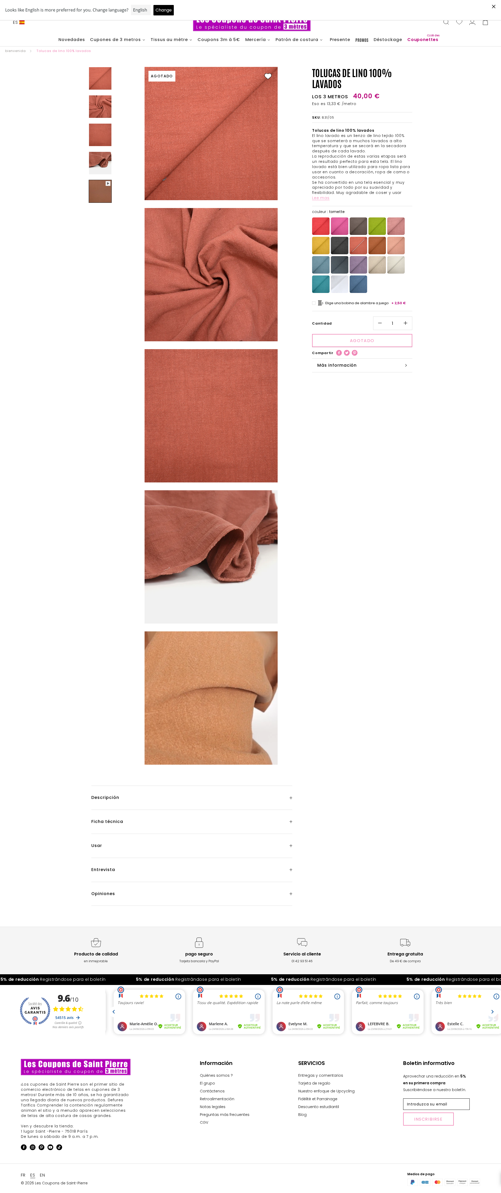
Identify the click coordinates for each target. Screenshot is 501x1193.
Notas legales (212, 1106)
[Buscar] (446, 22)
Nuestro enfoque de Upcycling (326, 1091)
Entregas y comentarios (320, 1075)
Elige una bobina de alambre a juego (365, 302)
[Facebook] (339, 353)
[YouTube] (50, 1148)
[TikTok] (59, 1148)
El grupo (207, 1083)
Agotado (362, 341)
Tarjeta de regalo (314, 1083)
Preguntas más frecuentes (224, 1114)
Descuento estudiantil (318, 1106)
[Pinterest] (354, 353)
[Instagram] (32, 1148)
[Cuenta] (472, 22)
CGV (204, 1122)
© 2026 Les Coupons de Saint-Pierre (54, 1183)
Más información (337, 365)
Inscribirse (428, 1119)
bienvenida (15, 51)
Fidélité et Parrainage (317, 1099)
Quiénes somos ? (216, 1075)
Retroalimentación (217, 1099)
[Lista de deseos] (459, 22)
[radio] (321, 226)
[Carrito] (485, 22)
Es (15, 22)
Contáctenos (212, 1091)
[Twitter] (347, 353)
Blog (302, 1114)
